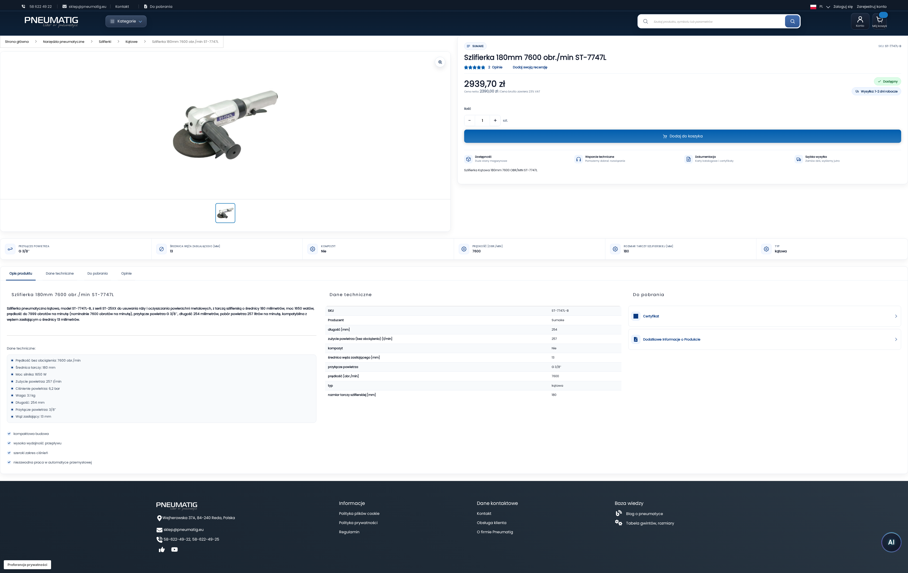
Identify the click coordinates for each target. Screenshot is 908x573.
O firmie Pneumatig (495, 532)
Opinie (126, 273)
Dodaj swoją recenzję (530, 67)
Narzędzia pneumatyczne (63, 41)
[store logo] (51, 21)
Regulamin (349, 532)
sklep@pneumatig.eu (87, 6)
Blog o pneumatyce (644, 513)
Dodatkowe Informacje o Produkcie (671, 339)
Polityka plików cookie (359, 513)
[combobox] (719, 21)
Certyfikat (651, 316)
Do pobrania (161, 6)
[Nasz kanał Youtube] (174, 551)
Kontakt (122, 6)
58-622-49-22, (177, 539)
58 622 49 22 (41, 6)
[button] (819, 6)
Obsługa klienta (491, 522)
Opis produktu (20, 273)
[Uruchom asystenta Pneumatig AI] (891, 542)
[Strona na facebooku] (162, 551)
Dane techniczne (60, 273)
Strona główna (17, 41)
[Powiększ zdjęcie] (440, 62)
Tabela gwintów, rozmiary (650, 523)
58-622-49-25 (205, 539)
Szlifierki (105, 41)
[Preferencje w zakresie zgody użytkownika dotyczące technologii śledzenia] (27, 564)
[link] (764, 316)
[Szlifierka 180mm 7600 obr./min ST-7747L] (225, 213)
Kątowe (132, 41)
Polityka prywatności (358, 522)
